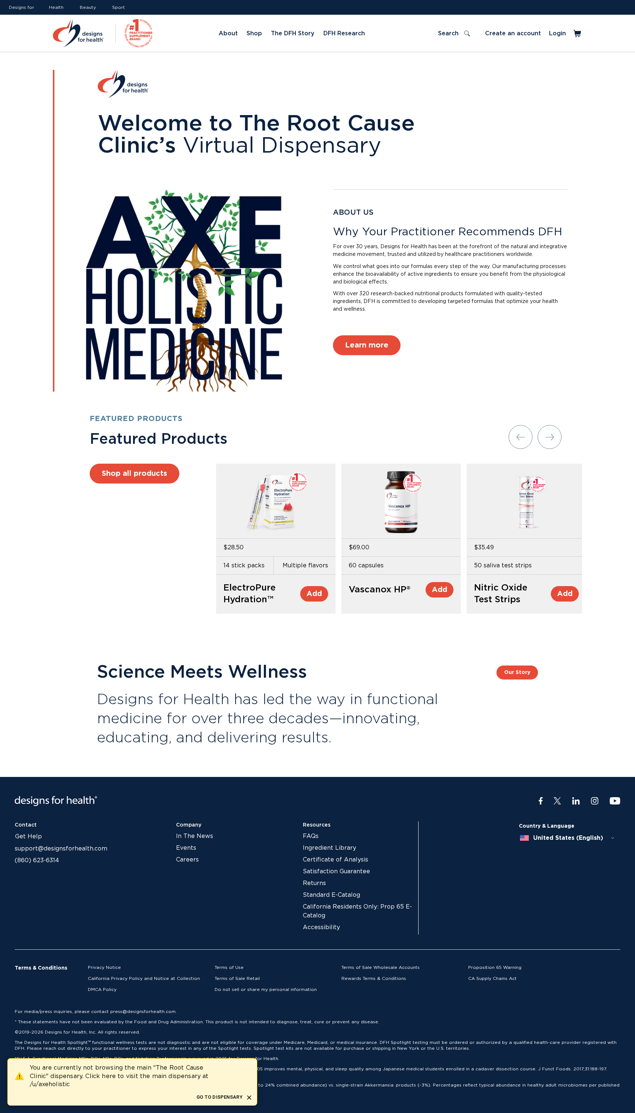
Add (314, 593)
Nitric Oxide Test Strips (500, 594)
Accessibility (321, 927)
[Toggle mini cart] (578, 33)
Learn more (366, 345)
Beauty (88, 7)
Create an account (513, 33)
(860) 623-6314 (37, 860)
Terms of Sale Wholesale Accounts (380, 967)
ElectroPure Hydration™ (249, 594)
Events (186, 848)
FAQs (311, 836)
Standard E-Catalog (331, 895)
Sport (118, 7)
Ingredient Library (329, 848)
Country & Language (546, 826)
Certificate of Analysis (335, 860)
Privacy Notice (104, 967)
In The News (194, 836)
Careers (187, 860)
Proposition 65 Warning (494, 967)
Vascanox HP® (379, 589)
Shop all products (134, 473)
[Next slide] (550, 437)
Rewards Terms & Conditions (373, 978)
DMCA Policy (102, 989)
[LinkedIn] (576, 801)
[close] (249, 1097)
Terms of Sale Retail (237, 978)
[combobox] (567, 838)
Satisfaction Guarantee (336, 871)
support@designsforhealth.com (61, 849)
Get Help (28, 836)
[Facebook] (541, 801)
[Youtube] (615, 801)
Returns (314, 883)
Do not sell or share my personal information (266, 989)
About (228, 33)
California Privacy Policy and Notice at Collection (144, 978)
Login (557, 33)
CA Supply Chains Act (492, 978)
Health (56, 7)
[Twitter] (557, 801)
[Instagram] (595, 801)
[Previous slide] (520, 437)
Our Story (517, 672)
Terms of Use (229, 967)
